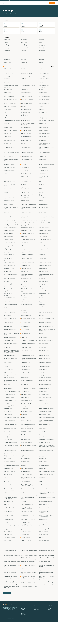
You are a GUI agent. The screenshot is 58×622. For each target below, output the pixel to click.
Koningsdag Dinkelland (24, 44)
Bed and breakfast (24, 39)
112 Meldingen (36, 605)
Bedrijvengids (50, 605)
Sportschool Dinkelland (7, 50)
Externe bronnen (23, 59)
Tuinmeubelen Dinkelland (42, 50)
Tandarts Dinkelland (24, 50)
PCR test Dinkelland (42, 45)
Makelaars (22, 609)
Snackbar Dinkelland (42, 48)
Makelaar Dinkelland (42, 44)
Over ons (49, 608)
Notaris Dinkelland (24, 45)
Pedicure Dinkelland (7, 47)
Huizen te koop (36, 609)
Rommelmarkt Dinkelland (7, 48)
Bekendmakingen (37, 610)
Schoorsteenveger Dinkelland (25, 48)
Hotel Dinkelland (6, 42)
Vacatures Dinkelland (24, 62)
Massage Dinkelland (7, 45)
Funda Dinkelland (41, 59)
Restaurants (22, 605)
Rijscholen (22, 613)
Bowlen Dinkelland (41, 39)
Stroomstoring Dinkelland (7, 62)
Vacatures (35, 608)
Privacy (49, 610)
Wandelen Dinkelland (7, 51)
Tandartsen (22, 610)
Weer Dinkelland (41, 62)
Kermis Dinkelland (41, 42)
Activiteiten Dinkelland (7, 39)
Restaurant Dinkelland (24, 47)
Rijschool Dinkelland (42, 47)
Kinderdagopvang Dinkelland (8, 44)
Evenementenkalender (7, 59)
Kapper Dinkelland (24, 42)
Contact (49, 609)
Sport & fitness (23, 608)
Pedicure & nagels (23, 614)
